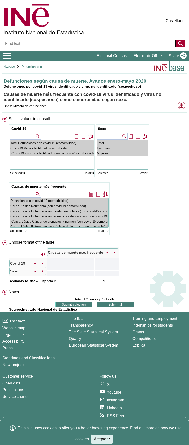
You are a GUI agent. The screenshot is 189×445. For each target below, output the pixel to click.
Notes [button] (14, 292)
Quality (75, 339)
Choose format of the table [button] (31, 242)
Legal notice (13, 335)
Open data (11, 383)
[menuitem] (94, 177)
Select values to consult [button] (29, 119)
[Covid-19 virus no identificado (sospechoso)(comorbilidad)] (52, 153)
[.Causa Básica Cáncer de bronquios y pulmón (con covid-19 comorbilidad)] (59, 221)
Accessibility (13, 341)
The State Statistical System (93, 332)
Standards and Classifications (28, 358)
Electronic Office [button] (147, 56)
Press (7, 348)
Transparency (81, 325)
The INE (76, 318)
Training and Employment (154, 318)
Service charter (15, 396)
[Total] (122, 143)
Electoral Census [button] (112, 56)
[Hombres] (122, 148)
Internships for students (152, 325)
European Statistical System (93, 345)
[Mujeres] (122, 153)
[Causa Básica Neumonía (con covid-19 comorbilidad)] (59, 206)
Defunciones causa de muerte (42, 67)
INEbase (8, 66)
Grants (138, 332)
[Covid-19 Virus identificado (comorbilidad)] (52, 148)
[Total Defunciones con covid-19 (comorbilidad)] (52, 143)
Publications (13, 390)
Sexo (102, 129)
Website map (13, 328)
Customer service (17, 376)
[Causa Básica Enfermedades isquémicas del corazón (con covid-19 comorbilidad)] (59, 216)
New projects (13, 365)
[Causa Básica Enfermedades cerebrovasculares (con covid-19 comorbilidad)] (59, 211)
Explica (138, 345)
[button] (177, 55)
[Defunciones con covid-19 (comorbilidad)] (59, 200)
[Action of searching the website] (180, 43)
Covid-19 (18, 129)
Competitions (144, 339)
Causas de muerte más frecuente (38, 186)
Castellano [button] (175, 21)
